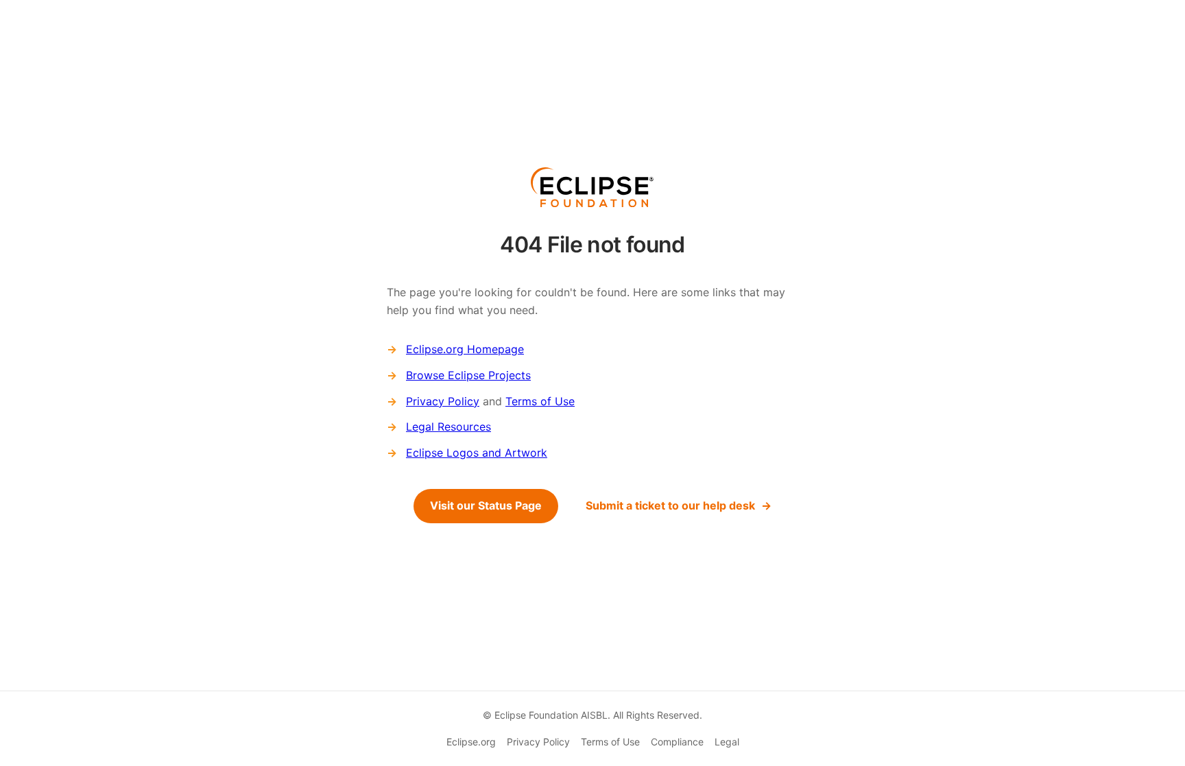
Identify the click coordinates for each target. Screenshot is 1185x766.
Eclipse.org (471, 741)
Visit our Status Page (486, 505)
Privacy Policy (442, 401)
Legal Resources (448, 426)
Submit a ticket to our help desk (670, 505)
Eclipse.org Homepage (465, 349)
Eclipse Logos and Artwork (476, 452)
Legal (727, 741)
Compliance (677, 741)
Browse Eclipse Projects (468, 375)
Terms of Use (540, 401)
